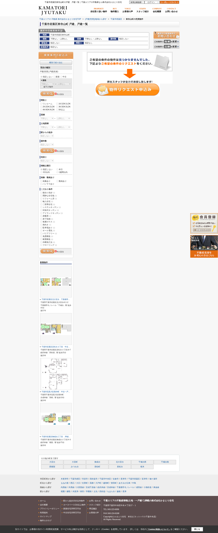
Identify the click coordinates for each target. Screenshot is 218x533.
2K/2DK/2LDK (49, 107)
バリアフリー (50, 233)
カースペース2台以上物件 (74, 505)
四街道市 (93, 479)
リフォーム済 (50, 198)
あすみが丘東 (124, 483)
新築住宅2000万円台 (72, 508)
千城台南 (165, 462)
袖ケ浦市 (153, 479)
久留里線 (80, 487)
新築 (57, 77)
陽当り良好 (49, 193)
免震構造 (48, 236)
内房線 (64, 487)
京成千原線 (91, 487)
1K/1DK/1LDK (65, 104)
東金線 (156, 487)
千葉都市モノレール (125, 487)
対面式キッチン (51, 210)
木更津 (75, 491)
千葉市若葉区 (134, 479)
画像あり (46, 181)
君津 (124, 491)
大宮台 (52, 462)
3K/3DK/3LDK (65, 107)
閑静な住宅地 (50, 196)
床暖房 (47, 216)
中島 (134, 483)
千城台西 (142, 462)
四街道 (102, 491)
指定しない (47, 77)
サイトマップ (46, 516)
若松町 (97, 467)
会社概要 (44, 505)
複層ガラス (49, 222)
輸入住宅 (48, 201)
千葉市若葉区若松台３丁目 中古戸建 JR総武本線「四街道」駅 (68, 347)
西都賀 (52, 467)
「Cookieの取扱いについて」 (158, 529)
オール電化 (49, 230)
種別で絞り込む (56, 62)
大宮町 (75, 462)
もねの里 (65, 483)
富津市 (145, 479)
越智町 (106, 483)
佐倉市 (116, 479)
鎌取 (68, 491)
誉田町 (114, 483)
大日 (78, 483)
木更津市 (65, 479)
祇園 (63, 491)
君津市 (123, 479)
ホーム (43, 501)
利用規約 (44, 513)
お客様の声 (94, 513)
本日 (61, 169)
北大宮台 (120, 462)
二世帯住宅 (49, 204)
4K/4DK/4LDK (49, 110)
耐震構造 (48, 239)
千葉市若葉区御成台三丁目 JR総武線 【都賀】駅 (62, 437)
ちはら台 (111, 491)
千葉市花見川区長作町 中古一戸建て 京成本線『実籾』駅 (66, 392)
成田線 (139, 487)
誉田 (82, 491)
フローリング (50, 245)
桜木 (142, 467)
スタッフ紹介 (95, 505)
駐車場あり (49, 228)
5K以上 (62, 110)
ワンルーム (47, 104)
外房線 (71, 487)
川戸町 (98, 483)
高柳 (92, 483)
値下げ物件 (48, 87)
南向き (47, 225)
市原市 (85, 479)
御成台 (97, 462)
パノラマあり (48, 184)
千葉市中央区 (105, 479)
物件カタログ (46, 520)
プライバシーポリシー (49, 508)
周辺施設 (93, 508)
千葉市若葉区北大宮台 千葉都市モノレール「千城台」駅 (65, 299)
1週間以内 (63, 172)
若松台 (120, 467)
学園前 (89, 491)
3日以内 (46, 172)
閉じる (197, 529)
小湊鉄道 (147, 487)
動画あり (63, 181)
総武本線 (101, 487)
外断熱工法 (49, 242)
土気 (95, 491)
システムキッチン (52, 207)
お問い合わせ (95, 501)
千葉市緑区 (75, 479)
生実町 (85, 483)
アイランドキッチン (53, 213)
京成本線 (111, 487)
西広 (72, 483)
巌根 (119, 491)
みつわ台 (75, 467)
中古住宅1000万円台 (72, 513)
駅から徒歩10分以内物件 (74, 501)
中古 (64, 77)
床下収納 (48, 219)
